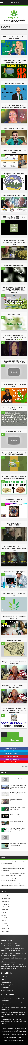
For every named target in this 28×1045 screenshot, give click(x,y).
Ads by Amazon (25, 766)
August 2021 (4, 909)
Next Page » (15, 740)
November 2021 (5, 901)
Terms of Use (14, 1037)
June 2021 (4, 915)
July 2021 (4, 912)
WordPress (11, 1040)
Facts (3, 41)
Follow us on (11, 748)
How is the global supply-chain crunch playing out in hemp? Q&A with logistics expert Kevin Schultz (13, 960)
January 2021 (5, 928)
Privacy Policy (5, 987)
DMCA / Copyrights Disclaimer (9, 985)
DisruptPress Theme (20, 1040)
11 (4, 740)
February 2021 (5, 926)
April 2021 (4, 920)
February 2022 (5, 896)
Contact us (4, 976)
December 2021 (5, 898)
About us (3, 979)
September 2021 (5, 907)
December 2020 (5, 931)
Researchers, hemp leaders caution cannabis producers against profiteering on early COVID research (13, 966)
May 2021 (4, 917)
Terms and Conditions (7, 990)
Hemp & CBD (15, 2)
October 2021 (5, 904)
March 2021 (4, 923)
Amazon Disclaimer (6, 982)
